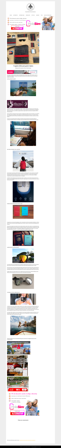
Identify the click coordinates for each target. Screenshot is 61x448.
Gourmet (37, 15)
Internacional (21, 15)
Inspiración (28, 15)
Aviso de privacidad (47, 15)
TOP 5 (42, 15)
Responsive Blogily (34, 446)
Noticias (33, 15)
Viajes (11, 15)
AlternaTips (15, 15)
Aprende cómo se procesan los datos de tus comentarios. (27, 440)
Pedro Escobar (29, 68)
